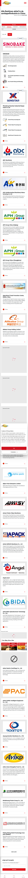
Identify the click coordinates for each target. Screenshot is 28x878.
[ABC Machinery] (14, 159)
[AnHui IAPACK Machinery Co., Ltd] (14, 544)
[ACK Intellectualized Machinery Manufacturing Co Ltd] (14, 191)
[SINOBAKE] (14, 63)
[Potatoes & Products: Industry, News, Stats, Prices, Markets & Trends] (6, 3)
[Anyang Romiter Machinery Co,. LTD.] (14, 734)
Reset (10, 34)
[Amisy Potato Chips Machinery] (14, 511)
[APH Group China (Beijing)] (14, 225)
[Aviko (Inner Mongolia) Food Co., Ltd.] (14, 766)
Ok (14, 448)
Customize (13, 452)
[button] (26, 646)
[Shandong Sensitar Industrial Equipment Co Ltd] (14, 116)
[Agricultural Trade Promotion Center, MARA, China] (14, 295)
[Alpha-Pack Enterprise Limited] (14, 481)
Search (14, 877)
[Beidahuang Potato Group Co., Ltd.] (14, 799)
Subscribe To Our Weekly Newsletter (10, 862)
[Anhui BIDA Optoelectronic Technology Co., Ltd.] (14, 612)
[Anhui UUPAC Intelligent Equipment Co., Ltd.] (14, 701)
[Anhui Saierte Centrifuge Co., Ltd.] (14, 667)
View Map (14, 29)
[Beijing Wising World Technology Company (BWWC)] (14, 832)
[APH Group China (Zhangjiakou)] (14, 260)
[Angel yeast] (14, 577)
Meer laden (14, 851)
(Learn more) (24, 15)
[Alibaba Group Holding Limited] (14, 328)
